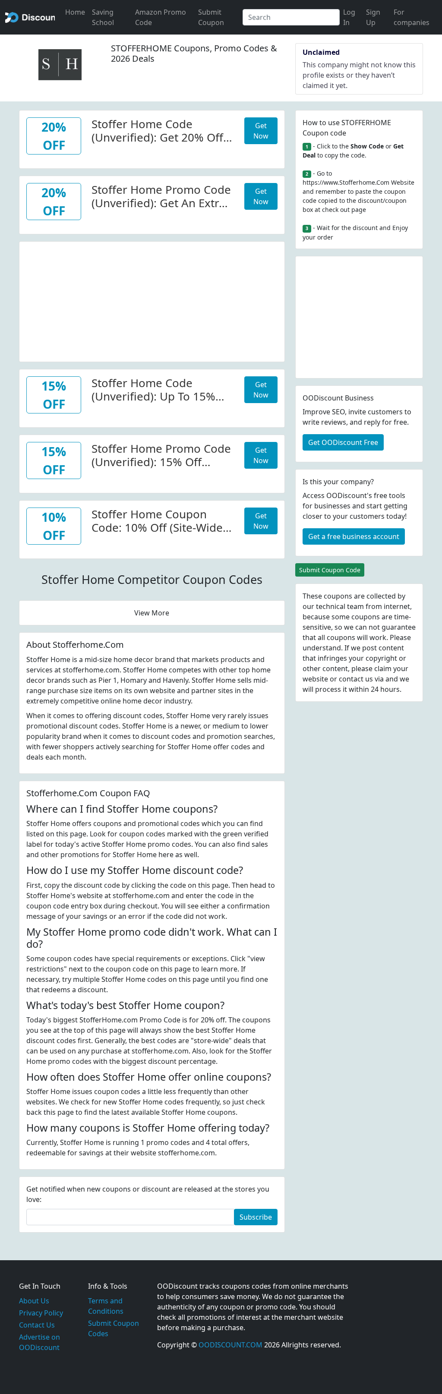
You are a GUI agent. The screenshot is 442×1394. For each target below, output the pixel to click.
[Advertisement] (151, 302)
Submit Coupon (211, 17)
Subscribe (256, 1217)
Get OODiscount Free (343, 442)
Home (75, 12)
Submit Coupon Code (329, 570)
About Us (34, 1301)
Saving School (103, 17)
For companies (411, 17)
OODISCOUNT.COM (230, 1345)
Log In (349, 17)
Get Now (260, 131)
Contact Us (37, 1325)
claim (382, 668)
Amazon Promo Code (160, 17)
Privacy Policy (41, 1313)
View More (151, 613)
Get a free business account (353, 536)
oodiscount (30, 17)
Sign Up (373, 17)
